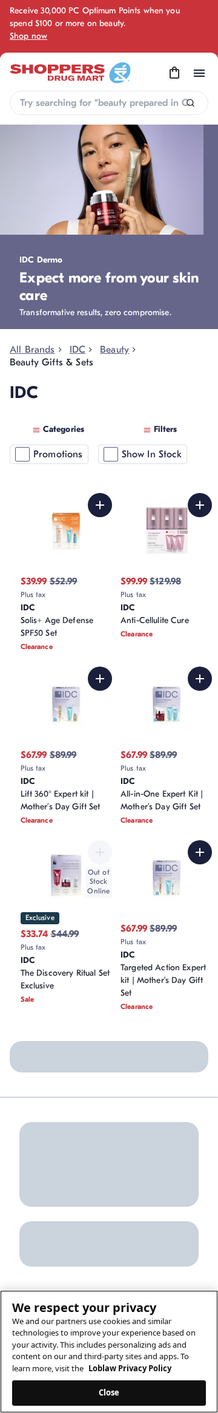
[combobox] (109, 103)
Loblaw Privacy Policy (129, 1368)
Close (109, 1392)
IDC (77, 349)
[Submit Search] (190, 103)
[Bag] (174, 73)
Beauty (114, 349)
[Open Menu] (199, 73)
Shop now (28, 36)
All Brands (32, 349)
